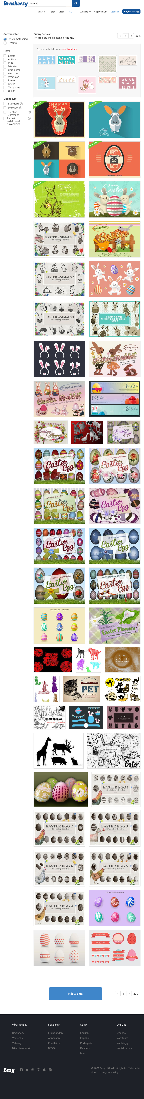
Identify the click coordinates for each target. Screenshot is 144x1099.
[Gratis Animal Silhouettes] (59, 751)
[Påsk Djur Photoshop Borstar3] (59, 319)
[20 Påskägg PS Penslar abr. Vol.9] (114, 586)
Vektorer (42, 11)
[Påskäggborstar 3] (114, 828)
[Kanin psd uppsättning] (59, 159)
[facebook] (21, 1070)
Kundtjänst (54, 1043)
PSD (70, 11)
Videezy (17, 1043)
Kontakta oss (124, 1048)
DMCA (52, 1048)
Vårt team (122, 1037)
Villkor (94, 1072)
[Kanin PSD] (114, 120)
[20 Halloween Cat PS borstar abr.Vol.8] (122, 689)
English (84, 1032)
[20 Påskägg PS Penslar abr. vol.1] (123, 432)
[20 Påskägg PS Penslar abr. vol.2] (114, 506)
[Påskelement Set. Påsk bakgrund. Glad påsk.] (59, 359)
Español (84, 1037)
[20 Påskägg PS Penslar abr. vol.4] (59, 506)
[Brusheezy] (16, 4)
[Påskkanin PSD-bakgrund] (59, 199)
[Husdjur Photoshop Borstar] (123, 717)
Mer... (83, 1053)
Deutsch (85, 1048)
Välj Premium (100, 11)
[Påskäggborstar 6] (59, 868)
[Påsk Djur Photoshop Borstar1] (59, 239)
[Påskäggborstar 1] (115, 789)
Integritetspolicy (109, 1072)
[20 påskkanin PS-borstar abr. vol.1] (59, 399)
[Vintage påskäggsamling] (114, 908)
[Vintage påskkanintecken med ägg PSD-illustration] (114, 199)
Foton (52, 11)
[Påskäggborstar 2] (59, 828)
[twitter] (27, 1070)
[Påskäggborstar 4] (59, 908)
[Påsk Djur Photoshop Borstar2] (59, 279)
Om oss (121, 1032)
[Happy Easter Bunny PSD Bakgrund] (59, 120)
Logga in (114, 11)
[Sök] (76, 3)
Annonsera (54, 1037)
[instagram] (38, 1070)
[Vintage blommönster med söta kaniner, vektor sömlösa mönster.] (107, 64)
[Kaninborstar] (53, 660)
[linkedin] (50, 1070)
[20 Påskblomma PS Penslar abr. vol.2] (114, 625)
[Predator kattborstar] (88, 660)
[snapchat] (44, 1070)
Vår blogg (122, 1043)
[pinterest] (32, 1070)
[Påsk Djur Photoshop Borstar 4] (114, 319)
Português (86, 1043)
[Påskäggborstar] (61, 789)
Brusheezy (18, 1032)
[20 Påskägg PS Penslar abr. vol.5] (59, 466)
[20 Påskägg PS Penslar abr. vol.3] (114, 466)
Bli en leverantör (21, 1048)
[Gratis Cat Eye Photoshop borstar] (122, 660)
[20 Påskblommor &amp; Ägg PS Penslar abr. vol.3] (51, 432)
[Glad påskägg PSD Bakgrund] (114, 159)
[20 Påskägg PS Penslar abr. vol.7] (59, 586)
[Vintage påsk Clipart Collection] (59, 625)
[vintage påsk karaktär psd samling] (114, 279)
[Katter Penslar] (113, 751)
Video (61, 11)
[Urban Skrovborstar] (50, 717)
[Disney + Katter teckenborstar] (47, 689)
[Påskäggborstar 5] (114, 868)
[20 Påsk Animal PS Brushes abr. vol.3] (114, 239)
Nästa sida (75, 993)
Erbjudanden (55, 1032)
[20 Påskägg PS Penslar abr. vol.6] (114, 546)
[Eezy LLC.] (9, 1070)
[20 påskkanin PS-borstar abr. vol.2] (114, 359)
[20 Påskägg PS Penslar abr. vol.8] (59, 546)
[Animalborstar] (87, 432)
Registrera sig (131, 11)
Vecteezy (17, 1037)
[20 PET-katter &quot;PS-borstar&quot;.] (81, 689)
